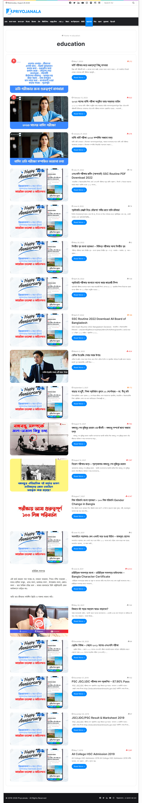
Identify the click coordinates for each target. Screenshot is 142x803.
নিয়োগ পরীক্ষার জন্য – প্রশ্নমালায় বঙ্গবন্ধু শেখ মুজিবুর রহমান (99, 464)
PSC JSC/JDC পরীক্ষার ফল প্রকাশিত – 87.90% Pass (101, 681)
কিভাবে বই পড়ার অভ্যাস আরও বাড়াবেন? (90, 609)
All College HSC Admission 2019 (93, 754)
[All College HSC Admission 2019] (39, 765)
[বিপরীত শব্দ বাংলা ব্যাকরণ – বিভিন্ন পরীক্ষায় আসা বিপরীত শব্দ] (39, 257)
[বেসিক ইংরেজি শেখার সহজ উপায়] (39, 366)
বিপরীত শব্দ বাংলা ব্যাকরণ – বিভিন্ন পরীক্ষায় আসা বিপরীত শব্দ (98, 246)
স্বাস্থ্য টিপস (53, 21)
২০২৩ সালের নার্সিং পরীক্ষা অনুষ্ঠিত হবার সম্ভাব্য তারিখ (96, 101)
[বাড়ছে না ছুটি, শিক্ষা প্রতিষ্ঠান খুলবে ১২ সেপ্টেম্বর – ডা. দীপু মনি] (39, 402)
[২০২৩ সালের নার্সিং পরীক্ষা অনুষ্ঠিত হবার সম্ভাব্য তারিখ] (39, 112)
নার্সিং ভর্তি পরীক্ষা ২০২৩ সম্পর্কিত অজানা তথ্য (92, 137)
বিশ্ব (95, 21)
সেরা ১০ (61, 21)
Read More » (79, 77)
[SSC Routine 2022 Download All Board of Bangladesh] (39, 330)
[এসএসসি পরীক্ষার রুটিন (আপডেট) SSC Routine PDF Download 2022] (39, 184)
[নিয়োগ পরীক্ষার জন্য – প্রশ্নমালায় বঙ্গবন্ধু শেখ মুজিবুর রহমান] (39, 475)
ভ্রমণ (100, 21)
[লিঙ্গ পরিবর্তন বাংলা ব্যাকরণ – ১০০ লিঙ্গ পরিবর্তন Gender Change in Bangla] (39, 511)
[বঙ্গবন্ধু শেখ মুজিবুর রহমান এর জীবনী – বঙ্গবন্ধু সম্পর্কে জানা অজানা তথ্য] (39, 438)
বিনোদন (34, 21)
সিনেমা (28, 21)
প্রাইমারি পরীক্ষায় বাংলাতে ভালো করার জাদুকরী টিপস (95, 282)
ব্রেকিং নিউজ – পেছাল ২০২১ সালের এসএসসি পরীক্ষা (95, 645)
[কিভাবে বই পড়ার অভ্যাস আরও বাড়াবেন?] (39, 620)
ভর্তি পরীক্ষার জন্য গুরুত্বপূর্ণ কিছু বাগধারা (90, 65)
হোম (6, 21)
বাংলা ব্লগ (21, 21)
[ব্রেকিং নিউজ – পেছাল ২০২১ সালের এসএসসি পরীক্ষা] (39, 656)
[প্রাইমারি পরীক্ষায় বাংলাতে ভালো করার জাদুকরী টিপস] (39, 293)
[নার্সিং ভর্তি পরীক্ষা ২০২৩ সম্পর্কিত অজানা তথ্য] (39, 148)
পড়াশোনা (89, 21)
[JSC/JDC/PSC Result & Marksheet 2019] (39, 729)
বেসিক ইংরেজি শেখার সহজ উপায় (86, 355)
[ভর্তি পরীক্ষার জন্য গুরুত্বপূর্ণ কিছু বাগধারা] (39, 76)
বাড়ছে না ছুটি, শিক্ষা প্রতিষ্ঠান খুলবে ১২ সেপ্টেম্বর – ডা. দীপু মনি (100, 391)
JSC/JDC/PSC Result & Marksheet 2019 (98, 717)
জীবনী (82, 21)
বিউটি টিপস (45, 21)
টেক (39, 21)
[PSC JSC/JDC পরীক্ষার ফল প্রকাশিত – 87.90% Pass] (39, 692)
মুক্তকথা (105, 21)
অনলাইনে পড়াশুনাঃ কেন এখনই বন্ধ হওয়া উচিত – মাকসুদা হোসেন (101, 536)
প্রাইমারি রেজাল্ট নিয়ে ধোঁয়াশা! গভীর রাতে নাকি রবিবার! (96, 210)
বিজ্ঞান (67, 21)
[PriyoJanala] (24, 11)
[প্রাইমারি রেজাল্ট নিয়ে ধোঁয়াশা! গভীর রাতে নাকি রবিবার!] (39, 221)
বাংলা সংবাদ (12, 21)
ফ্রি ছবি (112, 21)
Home (66, 35)
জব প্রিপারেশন (75, 21)
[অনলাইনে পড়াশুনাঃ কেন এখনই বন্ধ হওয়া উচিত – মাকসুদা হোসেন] (39, 547)
